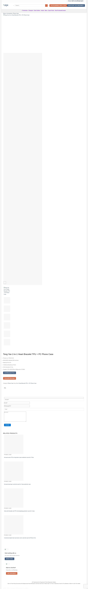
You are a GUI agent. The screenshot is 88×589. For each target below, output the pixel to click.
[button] (5, 282)
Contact (75, 0)
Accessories (9, 13)
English (82, 0)
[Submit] (46, 5)
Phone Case (16, 13)
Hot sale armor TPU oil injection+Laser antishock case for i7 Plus (19, 457)
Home (4, 13)
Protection (24, 10)
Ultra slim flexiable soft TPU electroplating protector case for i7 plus (19, 511)
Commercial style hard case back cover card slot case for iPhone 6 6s (20, 537)
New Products (58, 10)
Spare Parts (51, 10)
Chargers (30, 10)
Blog (78, 0)
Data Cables (37, 10)
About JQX (70, 0)
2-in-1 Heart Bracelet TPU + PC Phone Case (26, 383)
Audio (42, 10)
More (46, 10)
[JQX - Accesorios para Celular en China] (8, 5)
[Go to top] (85, 587)
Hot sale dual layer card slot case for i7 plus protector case (17, 484)
